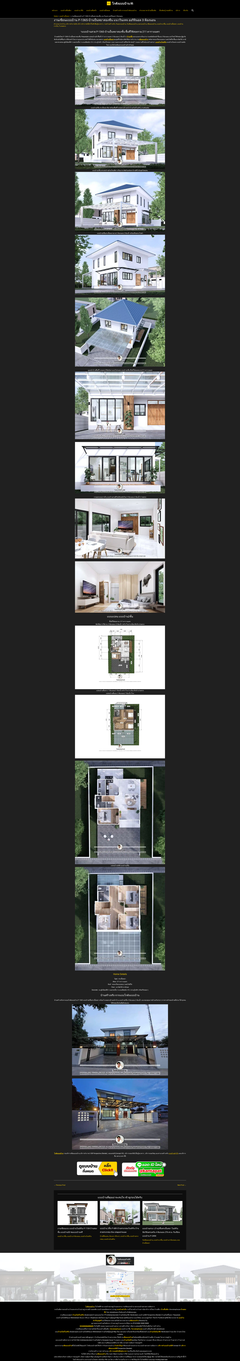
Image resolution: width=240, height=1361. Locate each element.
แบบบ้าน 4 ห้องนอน (73, 1236)
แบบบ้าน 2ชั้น (78, 10)
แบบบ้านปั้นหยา (171, 24)
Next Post (181, 1185)
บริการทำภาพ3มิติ (84, 24)
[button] (192, 10)
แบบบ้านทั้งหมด (105, 10)
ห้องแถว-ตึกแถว (114, 1236)
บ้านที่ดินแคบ (104, 1236)
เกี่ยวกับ (185, 10)
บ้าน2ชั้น (130, 36)
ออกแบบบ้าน (142, 24)
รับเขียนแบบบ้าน (132, 24)
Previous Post (59, 1185)
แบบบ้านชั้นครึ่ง (91, 10)
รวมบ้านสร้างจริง (109, 24)
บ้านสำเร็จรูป (118, 1345)
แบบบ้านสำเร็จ (173, 1153)
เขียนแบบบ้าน (151, 24)
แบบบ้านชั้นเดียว (66, 10)
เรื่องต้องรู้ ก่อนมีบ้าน (166, 10)
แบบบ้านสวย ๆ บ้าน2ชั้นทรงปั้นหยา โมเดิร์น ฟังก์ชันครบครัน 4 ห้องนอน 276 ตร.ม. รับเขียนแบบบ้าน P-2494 (161, 1232)
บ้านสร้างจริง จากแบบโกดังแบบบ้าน (124, 10)
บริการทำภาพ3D (71, 24)
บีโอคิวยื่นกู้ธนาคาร (96, 24)
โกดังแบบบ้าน (58, 1153)
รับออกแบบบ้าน (121, 24)
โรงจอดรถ (62, 26)
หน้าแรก (55, 10)
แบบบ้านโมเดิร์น (161, 42)
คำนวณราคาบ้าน (59, 24)
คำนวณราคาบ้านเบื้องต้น (148, 10)
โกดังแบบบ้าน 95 (122, 3)
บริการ (178, 10)
